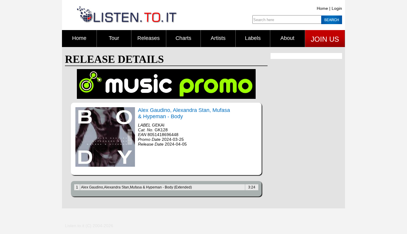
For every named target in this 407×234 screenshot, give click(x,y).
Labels (253, 38)
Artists (218, 38)
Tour (114, 38)
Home (322, 8)
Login (337, 8)
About (287, 38)
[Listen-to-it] (126, 21)
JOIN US (325, 39)
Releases (148, 38)
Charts (183, 38)
